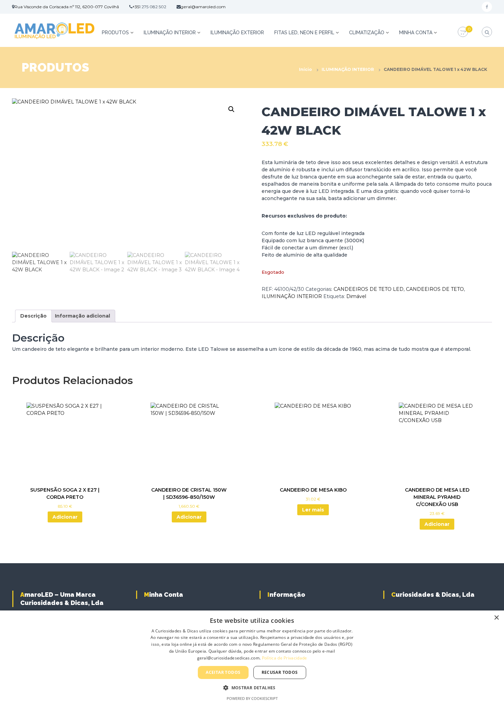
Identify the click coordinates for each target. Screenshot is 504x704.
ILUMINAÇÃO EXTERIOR (237, 32)
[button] (231, 109)
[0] (463, 32)
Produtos (115, 32)
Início (305, 69)
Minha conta (415, 32)
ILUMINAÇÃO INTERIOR (170, 32)
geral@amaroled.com (203, 6)
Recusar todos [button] (280, 672)
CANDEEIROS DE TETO (435, 289)
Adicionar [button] (64, 517)
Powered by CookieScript (252, 698)
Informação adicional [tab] (82, 316)
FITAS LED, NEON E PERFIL (304, 32)
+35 (135, 6)
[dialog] (252, 657)
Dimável (356, 296)
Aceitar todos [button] (223, 672)
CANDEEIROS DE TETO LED (369, 289)
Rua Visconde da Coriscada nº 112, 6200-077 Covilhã (66, 6)
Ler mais (313, 510)
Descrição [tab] (33, 316)
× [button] (496, 617)
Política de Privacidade (284, 658)
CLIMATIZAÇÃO (366, 32)
